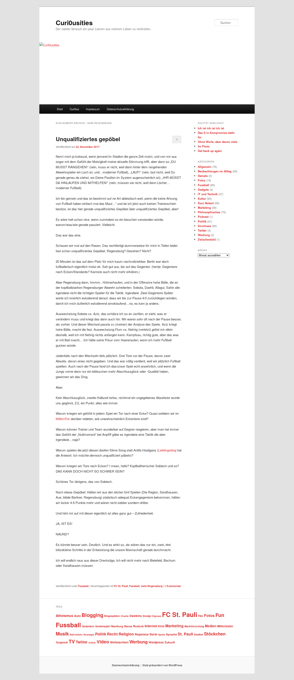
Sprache (171, 634)
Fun (219, 614)
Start (60, 109)
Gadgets (203, 189)
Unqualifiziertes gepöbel (88, 139)
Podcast (203, 217)
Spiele (161, 634)
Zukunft (170, 642)
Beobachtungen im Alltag (215, 171)
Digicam (156, 616)
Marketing (204, 208)
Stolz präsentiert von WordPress (162, 665)
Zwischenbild (207, 239)
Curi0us (74, 109)
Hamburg (117, 626)
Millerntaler (225, 626)
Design (147, 616)
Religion (126, 634)
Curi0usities (74, 22)
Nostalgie (89, 634)
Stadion (198, 634)
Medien (210, 626)
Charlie (125, 616)
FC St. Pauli (121, 586)
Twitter (202, 230)
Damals (203, 176)
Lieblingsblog (167, 450)
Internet (151, 625)
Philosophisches (209, 212)
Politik (202, 221)
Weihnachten (119, 642)
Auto (77, 616)
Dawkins (136, 616)
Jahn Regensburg (151, 586)
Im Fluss (203, 146)
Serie (153, 634)
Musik (62, 633)
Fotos (201, 180)
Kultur (202, 198)
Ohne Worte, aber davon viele (217, 142)
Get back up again (210, 151)
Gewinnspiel (102, 626)
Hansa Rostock (134, 626)
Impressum (93, 109)
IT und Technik (208, 194)
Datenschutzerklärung (120, 109)
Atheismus (64, 615)
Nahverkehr (76, 634)
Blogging (92, 614)
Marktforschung (194, 626)
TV (72, 641)
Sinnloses (204, 226)
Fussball (83, 586)
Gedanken (88, 626)
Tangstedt (62, 642)
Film (200, 616)
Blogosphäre (112, 616)
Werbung (204, 235)
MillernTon (63, 418)
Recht (112, 634)
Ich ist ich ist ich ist (211, 128)
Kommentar (172, 586)
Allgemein (204, 167)
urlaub (92, 642)
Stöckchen (215, 634)
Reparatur (142, 634)
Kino (161, 626)
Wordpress (156, 642)
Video (103, 641)
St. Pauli (185, 634)
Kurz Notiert (206, 203)
